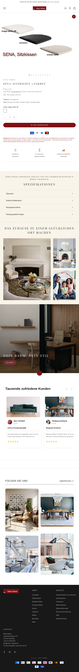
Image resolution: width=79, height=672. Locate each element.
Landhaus (35, 595)
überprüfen (67, 481)
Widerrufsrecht (61, 605)
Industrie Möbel (37, 605)
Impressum (59, 601)
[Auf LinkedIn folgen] (15, 652)
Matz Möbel (9, 80)
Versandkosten (16, 91)
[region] (39, 338)
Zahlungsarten (61, 598)
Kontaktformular (61, 618)
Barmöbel (35, 618)
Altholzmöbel (36, 598)
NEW (33, 622)
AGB (57, 615)
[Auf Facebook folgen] (4, 652)
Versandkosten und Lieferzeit (66, 595)
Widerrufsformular (62, 608)
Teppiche (35, 612)
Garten (34, 608)
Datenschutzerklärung (63, 612)
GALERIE (9, 362)
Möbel (34, 615)
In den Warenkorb (39, 125)
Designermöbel (37, 601)
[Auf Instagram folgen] (10, 652)
